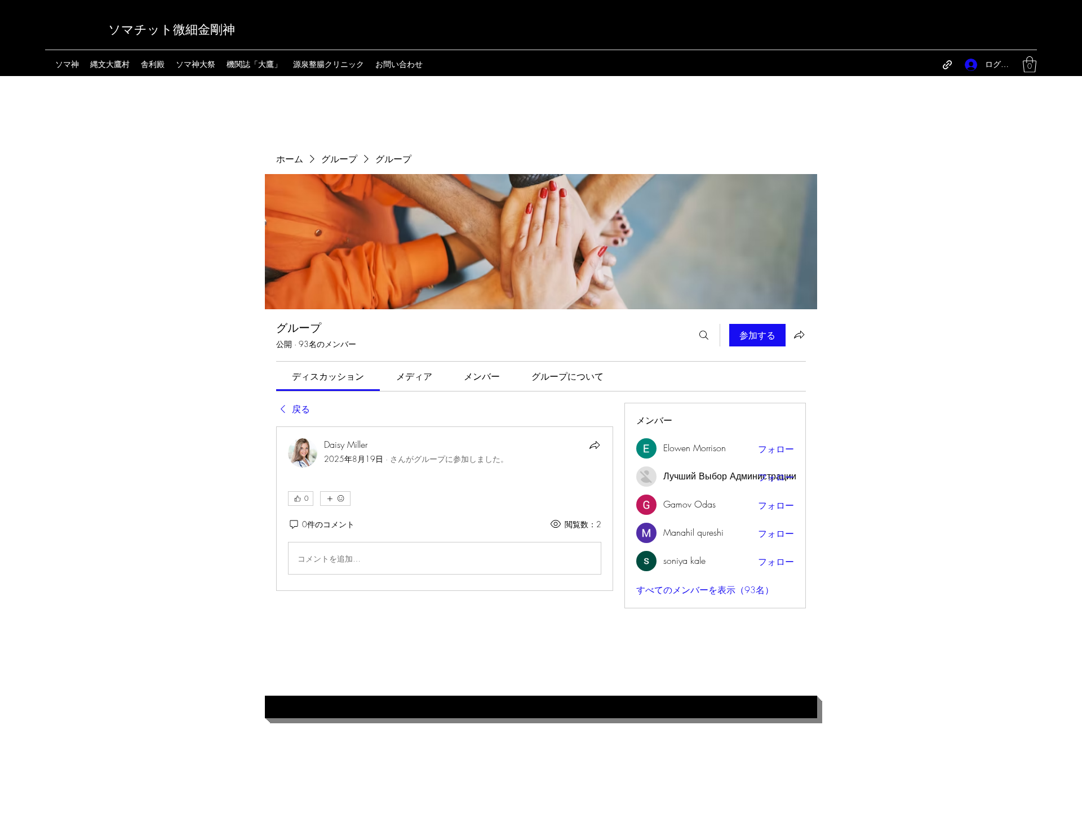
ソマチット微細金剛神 (171, 30)
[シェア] (594, 445)
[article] (444, 508)
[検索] (704, 335)
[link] (328, 376)
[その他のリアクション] (335, 498)
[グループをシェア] (799, 334)
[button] (1029, 64)
